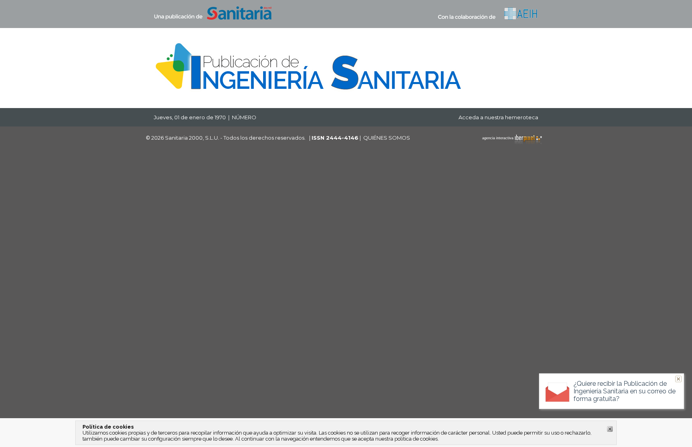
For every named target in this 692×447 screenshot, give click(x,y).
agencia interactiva (498, 138)
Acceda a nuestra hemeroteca (498, 117)
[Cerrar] (610, 429)
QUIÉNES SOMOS (386, 137)
